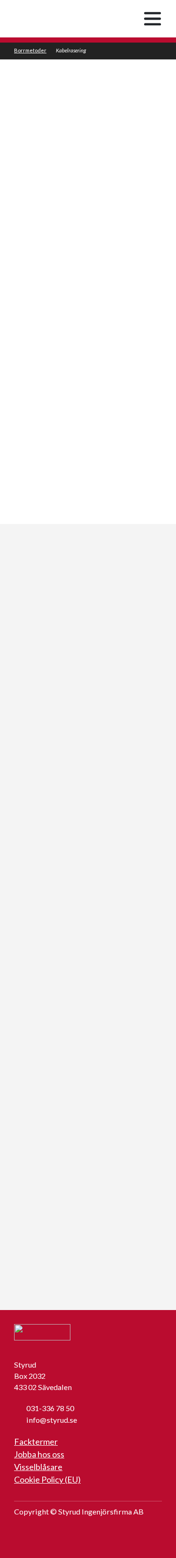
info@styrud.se (51, 1419)
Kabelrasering (71, 50)
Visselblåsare (38, 1467)
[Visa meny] (152, 18)
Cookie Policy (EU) (47, 1479)
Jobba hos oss (39, 1454)
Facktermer (36, 1441)
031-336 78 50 (50, 1408)
